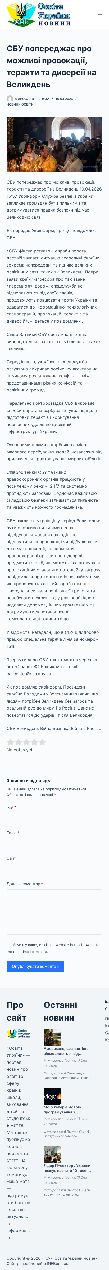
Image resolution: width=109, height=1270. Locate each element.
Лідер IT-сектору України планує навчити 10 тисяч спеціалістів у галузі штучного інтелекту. (67, 1173)
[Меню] (100, 14)
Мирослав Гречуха (62, 1060)
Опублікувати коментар (35, 966)
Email (13, 832)
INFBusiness (58, 1263)
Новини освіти (20, 104)
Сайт (11, 858)
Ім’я (11, 807)
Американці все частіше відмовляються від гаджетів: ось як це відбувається (66, 1056)
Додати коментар (25, 883)
